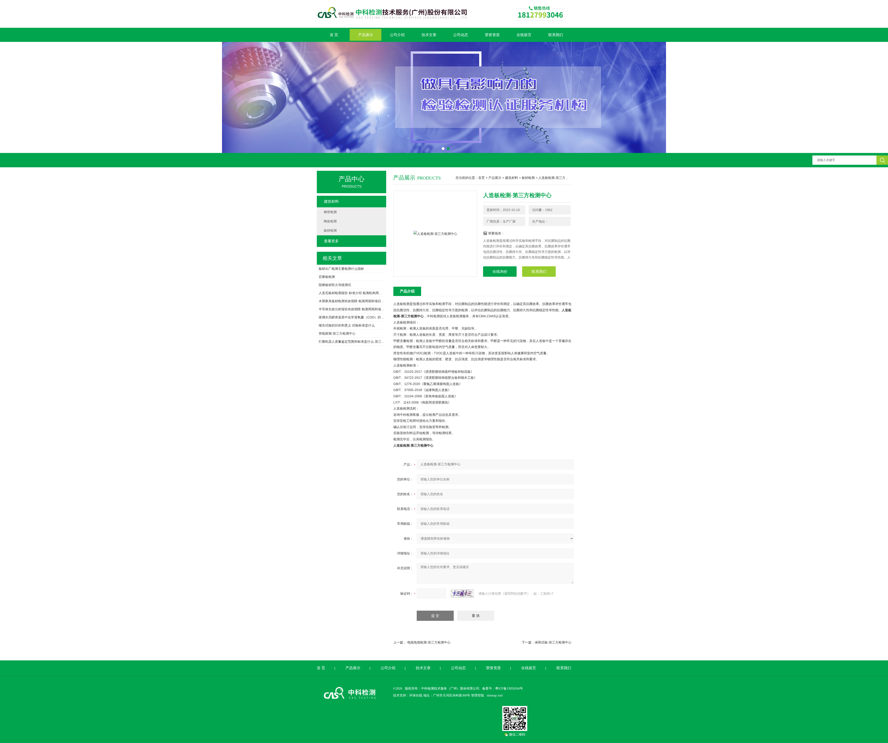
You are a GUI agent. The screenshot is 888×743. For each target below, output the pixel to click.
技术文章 (429, 35)
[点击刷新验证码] (462, 593)
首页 (481, 178)
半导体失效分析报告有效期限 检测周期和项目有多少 (352, 309)
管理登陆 (477, 695)
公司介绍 (397, 35)
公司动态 (460, 35)
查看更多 (331, 241)
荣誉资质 (492, 35)
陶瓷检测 (330, 221)
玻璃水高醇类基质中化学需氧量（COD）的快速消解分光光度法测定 (352, 317)
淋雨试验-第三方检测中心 (553, 642)
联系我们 (555, 35)
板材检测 (528, 178)
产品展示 (365, 35)
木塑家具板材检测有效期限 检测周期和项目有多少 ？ (352, 301)
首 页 (334, 35)
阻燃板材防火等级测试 (335, 285)
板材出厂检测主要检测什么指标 (341, 268)
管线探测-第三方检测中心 (337, 333)
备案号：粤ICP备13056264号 (502, 688)
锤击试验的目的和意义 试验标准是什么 (347, 325)
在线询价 (500, 272)
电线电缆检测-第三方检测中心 (428, 642)
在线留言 (524, 35)
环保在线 (415, 695)
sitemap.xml (495, 695)
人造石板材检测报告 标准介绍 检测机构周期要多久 (352, 293)
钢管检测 (330, 212)
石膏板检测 (327, 277)
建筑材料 (511, 178)
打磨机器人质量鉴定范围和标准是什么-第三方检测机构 (352, 341)
